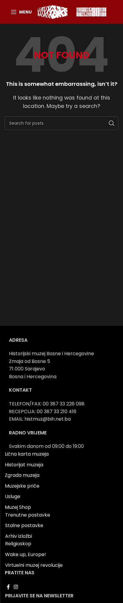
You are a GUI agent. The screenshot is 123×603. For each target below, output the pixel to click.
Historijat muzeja (24, 464)
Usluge (12, 496)
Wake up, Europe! (25, 554)
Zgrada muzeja (22, 475)
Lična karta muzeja (27, 454)
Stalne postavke (24, 525)
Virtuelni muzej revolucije (34, 565)
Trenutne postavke (27, 515)
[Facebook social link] (8, 587)
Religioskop (18, 543)
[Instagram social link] (16, 587)
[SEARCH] (112, 123)
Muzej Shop (18, 507)
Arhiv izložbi (18, 536)
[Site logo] (52, 11)
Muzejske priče (22, 486)
